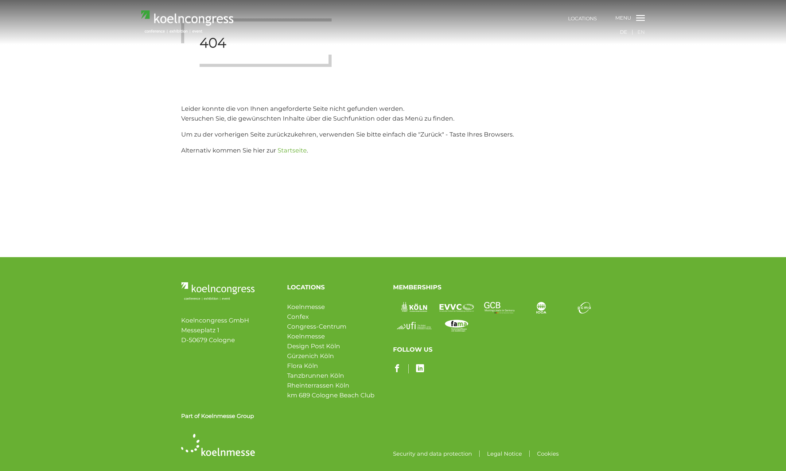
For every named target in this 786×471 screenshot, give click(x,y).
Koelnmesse (306, 307)
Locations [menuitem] (582, 18)
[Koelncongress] (187, 31)
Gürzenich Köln (310, 356)
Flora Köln (302, 365)
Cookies (548, 453)
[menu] (582, 18)
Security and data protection (432, 453)
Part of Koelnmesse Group (217, 416)
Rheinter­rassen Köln (318, 385)
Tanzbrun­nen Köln (315, 375)
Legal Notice (504, 453)
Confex (298, 316)
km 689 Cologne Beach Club (331, 395)
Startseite (292, 150)
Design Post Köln (313, 346)
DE (623, 32)
